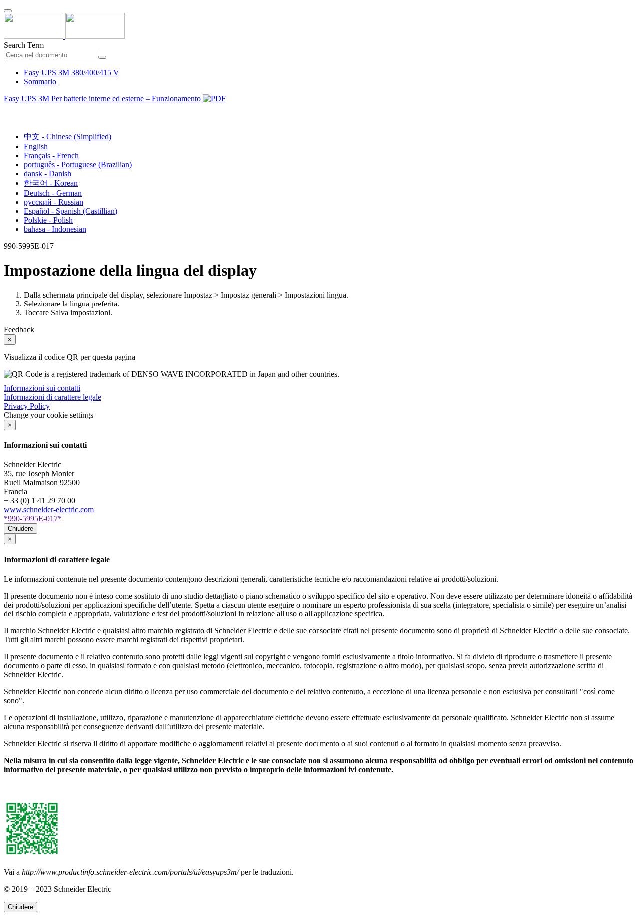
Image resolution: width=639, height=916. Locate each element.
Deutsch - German (53, 193)
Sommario (40, 81)
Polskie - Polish (48, 220)
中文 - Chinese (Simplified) (67, 136)
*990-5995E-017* (33, 518)
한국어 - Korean (51, 183)
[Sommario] (8, 110)
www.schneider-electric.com (49, 509)
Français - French (51, 155)
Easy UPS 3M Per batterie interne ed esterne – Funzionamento (103, 98)
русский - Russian (53, 202)
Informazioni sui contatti (42, 388)
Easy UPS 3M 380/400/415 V (71, 72)
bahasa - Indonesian (55, 229)
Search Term (24, 45)
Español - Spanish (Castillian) (70, 211)
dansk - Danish (47, 173)
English (36, 146)
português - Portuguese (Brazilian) (78, 164)
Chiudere (20, 528)
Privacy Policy (27, 406)
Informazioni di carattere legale (52, 397)
